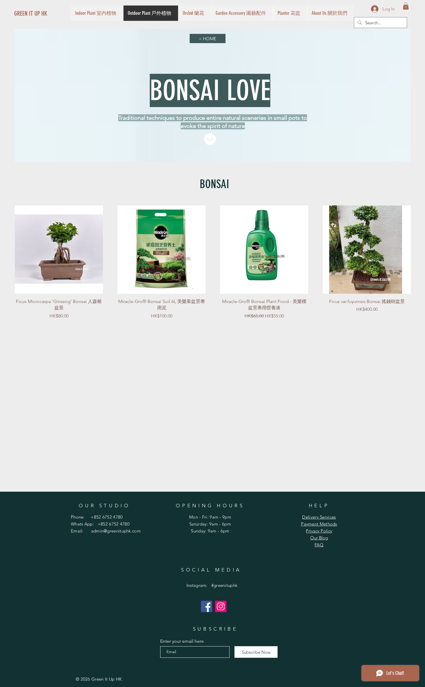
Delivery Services (319, 517)
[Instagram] (220, 606)
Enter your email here (182, 641)
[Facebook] (206, 606)
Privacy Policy (319, 531)
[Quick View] (59, 249)
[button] (406, 6)
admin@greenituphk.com (116, 531)
